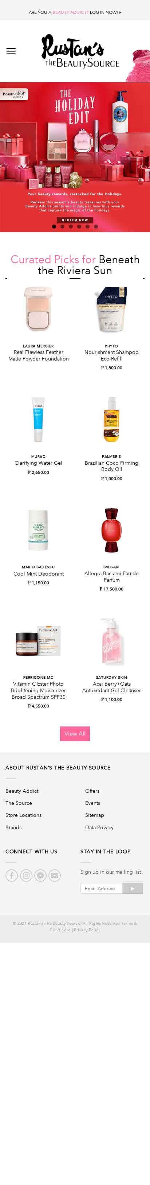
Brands (13, 827)
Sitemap (94, 815)
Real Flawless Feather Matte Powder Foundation (38, 355)
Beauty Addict (21, 791)
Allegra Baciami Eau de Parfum (111, 576)
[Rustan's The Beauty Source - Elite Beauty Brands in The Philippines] (80, 49)
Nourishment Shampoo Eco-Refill (111, 355)
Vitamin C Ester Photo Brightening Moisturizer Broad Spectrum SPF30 (38, 690)
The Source (18, 803)
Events (92, 803)
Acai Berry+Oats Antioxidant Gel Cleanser (111, 687)
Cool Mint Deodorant (38, 574)
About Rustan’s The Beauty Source (58, 767)
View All (75, 733)
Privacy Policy (87, 930)
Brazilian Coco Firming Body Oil (111, 466)
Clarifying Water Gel (38, 463)
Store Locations (23, 815)
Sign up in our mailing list (110, 871)
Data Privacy (99, 827)
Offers (92, 791)
